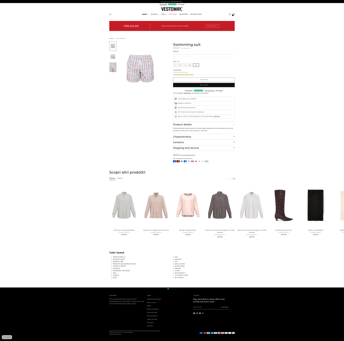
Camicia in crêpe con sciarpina (156, 230)
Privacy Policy (152, 316)
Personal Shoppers (154, 299)
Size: (176, 61)
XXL (196, 65)
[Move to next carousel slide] (233, 178)
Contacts (150, 322)
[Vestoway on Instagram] (197, 313)
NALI (115, 273)
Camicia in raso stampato (124, 230)
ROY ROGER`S (180, 273)
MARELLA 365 (118, 261)
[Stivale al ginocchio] (283, 205)
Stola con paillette (315, 230)
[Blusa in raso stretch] (188, 205)
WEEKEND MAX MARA (121, 271)
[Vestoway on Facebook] (194, 313)
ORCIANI (178, 259)
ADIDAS (116, 275)
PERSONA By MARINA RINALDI (124, 264)
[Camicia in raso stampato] (124, 205)
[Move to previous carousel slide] (229, 178)
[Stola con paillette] (315, 205)
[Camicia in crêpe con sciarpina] (156, 205)
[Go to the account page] (230, 14)
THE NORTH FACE (181, 275)
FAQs (149, 306)
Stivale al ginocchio (284, 230)
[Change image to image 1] (112, 46)
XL (190, 65)
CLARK (177, 271)
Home (111, 38)
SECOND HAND (119, 259)
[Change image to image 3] (112, 67)
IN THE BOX (179, 277)
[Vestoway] (172, 9)
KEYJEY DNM (180, 266)
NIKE (115, 277)
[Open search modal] (110, 14)
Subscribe (224, 307)
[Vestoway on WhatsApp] (203, 313)
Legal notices (152, 319)
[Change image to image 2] (112, 56)
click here (216, 116)
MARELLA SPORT (119, 266)
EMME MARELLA (119, 257)
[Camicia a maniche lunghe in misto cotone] (220, 205)
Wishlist (150, 326)
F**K (176, 261)
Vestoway (122, 331)
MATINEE (116, 268)
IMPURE (176, 48)
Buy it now (204, 85)
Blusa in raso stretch (188, 230)
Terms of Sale (152, 312)
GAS (176, 257)
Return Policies (152, 309)
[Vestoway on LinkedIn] (200, 313)
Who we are (151, 302)
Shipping (187, 93)
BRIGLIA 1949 (180, 264)
